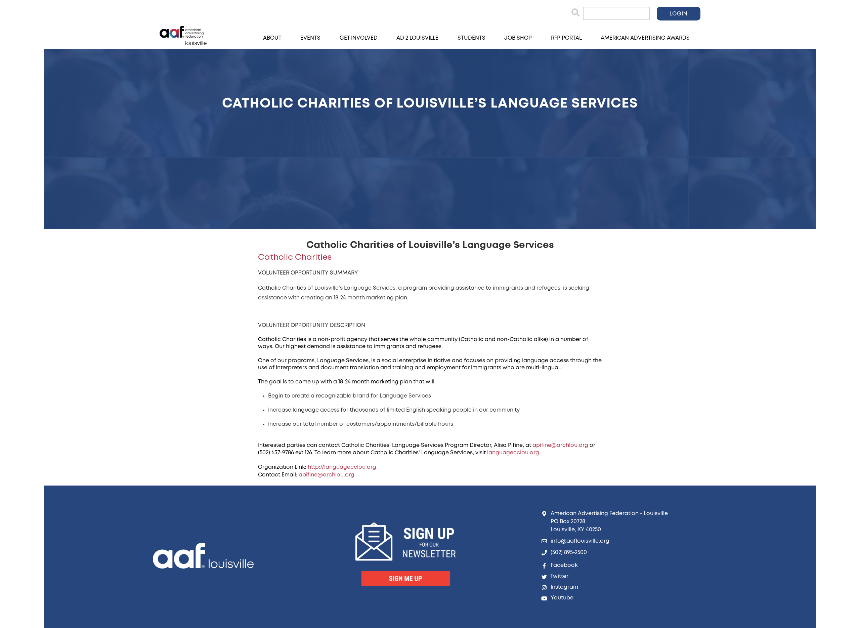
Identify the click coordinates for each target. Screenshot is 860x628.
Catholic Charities (295, 257)
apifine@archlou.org (560, 445)
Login (679, 13)
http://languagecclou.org (342, 467)
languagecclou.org (513, 452)
